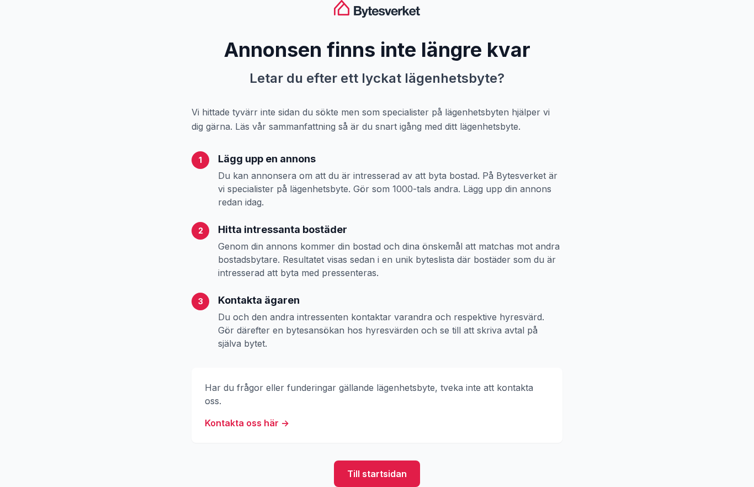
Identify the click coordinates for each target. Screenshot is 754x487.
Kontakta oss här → (247, 422)
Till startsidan (377, 473)
